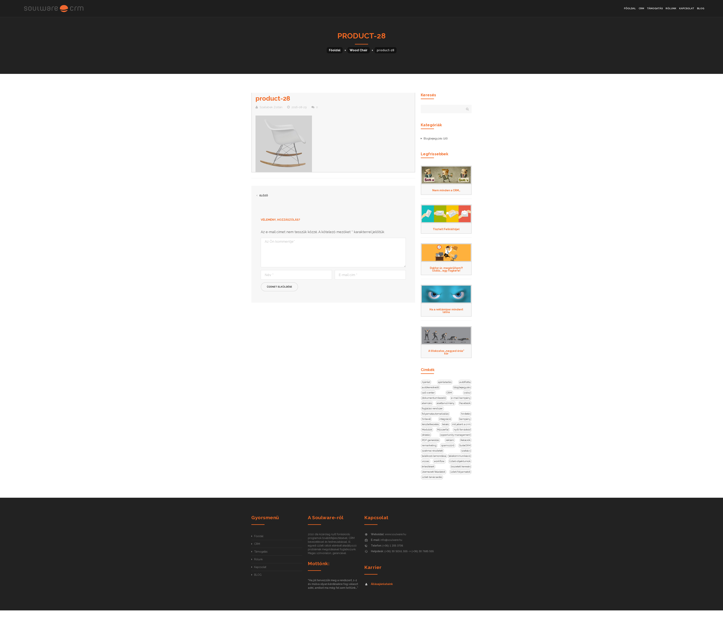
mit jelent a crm (461, 424)
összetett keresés (461, 466)
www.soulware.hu (395, 534)
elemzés (427, 403)
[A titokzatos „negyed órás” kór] (446, 335)
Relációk (466, 440)
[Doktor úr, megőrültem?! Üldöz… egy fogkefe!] (446, 252)
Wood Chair (359, 50)
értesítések (428, 466)
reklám (450, 440)
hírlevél (426, 419)
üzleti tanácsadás (432, 477)
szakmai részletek (432, 450)
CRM (449, 392)
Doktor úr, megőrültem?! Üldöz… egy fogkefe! (446, 269)
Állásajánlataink (382, 584)
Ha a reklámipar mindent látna (446, 311)
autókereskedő (430, 387)
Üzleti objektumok (460, 461)
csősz (467, 392)
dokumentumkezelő (434, 398)
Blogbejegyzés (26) (436, 138)
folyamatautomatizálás (435, 413)
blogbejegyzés (462, 387)
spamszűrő (447, 445)
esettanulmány (445, 403)
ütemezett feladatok (433, 471)
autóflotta (465, 382)
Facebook (465, 403)
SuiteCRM (465, 445)
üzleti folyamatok (460, 471)
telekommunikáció (460, 456)
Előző (263, 195)
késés (445, 424)
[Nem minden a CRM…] (446, 175)
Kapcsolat (260, 567)
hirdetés (466, 413)
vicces (425, 461)
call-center (428, 392)
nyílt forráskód (462, 429)
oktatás (426, 434)
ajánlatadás (444, 382)
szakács (466, 450)
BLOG (258, 574)
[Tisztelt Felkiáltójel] (446, 213)
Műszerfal (443, 429)
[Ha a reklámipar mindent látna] (446, 294)
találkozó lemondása (434, 456)
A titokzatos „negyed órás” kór (446, 352)
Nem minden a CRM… (446, 190)
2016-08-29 (299, 107)
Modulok (427, 429)
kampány (465, 419)
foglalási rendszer (432, 408)
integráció (445, 419)
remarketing (429, 445)
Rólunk (258, 559)
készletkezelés (430, 424)
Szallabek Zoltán (271, 107)
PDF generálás (430, 440)
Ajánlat (426, 382)
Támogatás (261, 551)
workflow (439, 461)
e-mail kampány (461, 398)
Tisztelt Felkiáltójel (446, 229)
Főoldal (334, 50)
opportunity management (455, 434)
